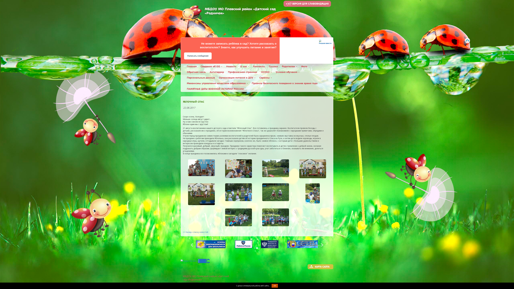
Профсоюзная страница (242, 72)
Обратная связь (196, 72)
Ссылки (273, 66)
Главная (192, 66)
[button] (192, 245)
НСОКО (265, 72)
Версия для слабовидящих (310, 3)
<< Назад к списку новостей (195, 232)
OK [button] (275, 286)
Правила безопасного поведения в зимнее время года (285, 83)
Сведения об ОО (211, 66)
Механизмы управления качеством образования (216, 83)
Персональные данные (201, 77)
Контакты (259, 66)
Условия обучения (287, 72)
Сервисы (265, 77)
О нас (244, 66)
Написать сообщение (198, 56)
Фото (304, 66)
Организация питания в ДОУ (236, 77)
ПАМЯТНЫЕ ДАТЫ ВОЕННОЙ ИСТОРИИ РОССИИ (215, 89)
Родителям (289, 66)
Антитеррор (217, 72)
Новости (231, 66)
